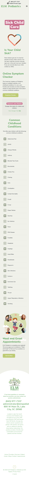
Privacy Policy (17, 471)
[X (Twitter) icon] (14, 474)
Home (6, 454)
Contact (14, 456)
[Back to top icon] (14, 466)
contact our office (9, 66)
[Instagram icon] (15, 474)
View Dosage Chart (13, 111)
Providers (11, 454)
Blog (10, 456)
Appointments (21, 456)
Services (17, 454)
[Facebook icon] (13, 474)
